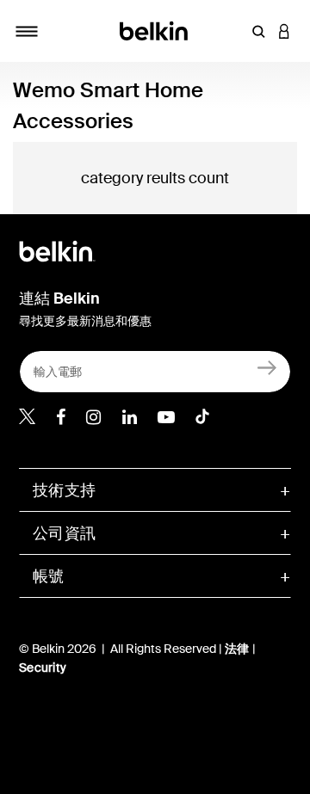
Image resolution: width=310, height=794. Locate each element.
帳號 (49, 576)
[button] (258, 31)
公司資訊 (64, 533)
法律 (238, 648)
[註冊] (267, 367)
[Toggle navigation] (26, 31)
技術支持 (64, 490)
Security (42, 667)
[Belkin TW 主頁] (155, 30)
